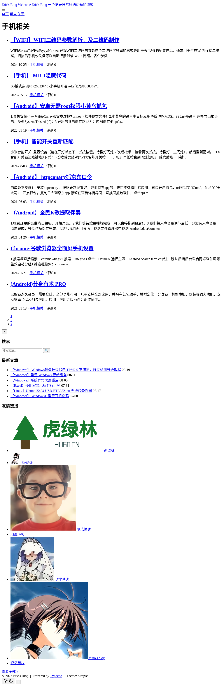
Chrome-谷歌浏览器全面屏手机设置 (52, 248)
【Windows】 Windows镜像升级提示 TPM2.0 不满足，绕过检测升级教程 (65, 370)
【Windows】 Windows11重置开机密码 (39, 396)
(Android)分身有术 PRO (38, 284)
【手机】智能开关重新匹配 (42, 141)
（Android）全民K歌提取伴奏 (45, 213)
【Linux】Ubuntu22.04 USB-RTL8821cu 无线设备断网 (51, 391)
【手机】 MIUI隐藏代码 (38, 75)
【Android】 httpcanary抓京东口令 (51, 177)
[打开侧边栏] (3, 10)
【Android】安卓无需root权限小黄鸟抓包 (58, 106)
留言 (13, 14)
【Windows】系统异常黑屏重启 (34, 380)
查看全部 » (10, 672)
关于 (21, 14)
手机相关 (37, 64)
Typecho (56, 676)
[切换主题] (8, 681)
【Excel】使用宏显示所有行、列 (35, 385)
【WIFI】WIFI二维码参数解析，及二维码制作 (64, 40)
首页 (5, 14)
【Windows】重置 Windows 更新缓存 (38, 375)
